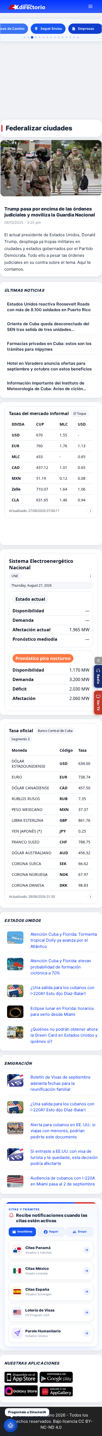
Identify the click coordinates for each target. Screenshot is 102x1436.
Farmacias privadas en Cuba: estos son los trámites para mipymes (49, 346)
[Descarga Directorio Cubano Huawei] (56, 1394)
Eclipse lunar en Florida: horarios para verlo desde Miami (62, 1011)
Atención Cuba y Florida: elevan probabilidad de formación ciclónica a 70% (60, 966)
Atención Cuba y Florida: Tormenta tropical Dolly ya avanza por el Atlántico (63, 940)
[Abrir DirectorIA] (10, 1425)
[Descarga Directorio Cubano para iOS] (21, 1381)
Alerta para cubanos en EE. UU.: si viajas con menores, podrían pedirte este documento (62, 1130)
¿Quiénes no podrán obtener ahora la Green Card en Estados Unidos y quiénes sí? (64, 1035)
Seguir (53, 1231)
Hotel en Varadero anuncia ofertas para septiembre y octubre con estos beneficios (49, 366)
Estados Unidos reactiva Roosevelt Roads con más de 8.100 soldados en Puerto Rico (49, 306)
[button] (98, 676)
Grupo (82, 1231)
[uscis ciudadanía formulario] (17, 1181)
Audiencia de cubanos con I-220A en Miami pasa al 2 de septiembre (62, 1181)
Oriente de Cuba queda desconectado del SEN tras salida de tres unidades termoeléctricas (48, 326)
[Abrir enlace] (17, 937)
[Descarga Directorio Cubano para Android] (56, 1381)
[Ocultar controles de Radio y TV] (98, 660)
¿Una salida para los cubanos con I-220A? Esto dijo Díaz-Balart (62, 990)
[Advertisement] (51, 81)
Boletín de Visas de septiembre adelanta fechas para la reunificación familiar (60, 1083)
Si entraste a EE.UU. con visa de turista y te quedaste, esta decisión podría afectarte (64, 1157)
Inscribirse (24, 1231)
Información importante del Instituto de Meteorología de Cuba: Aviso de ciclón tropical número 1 (45, 386)
